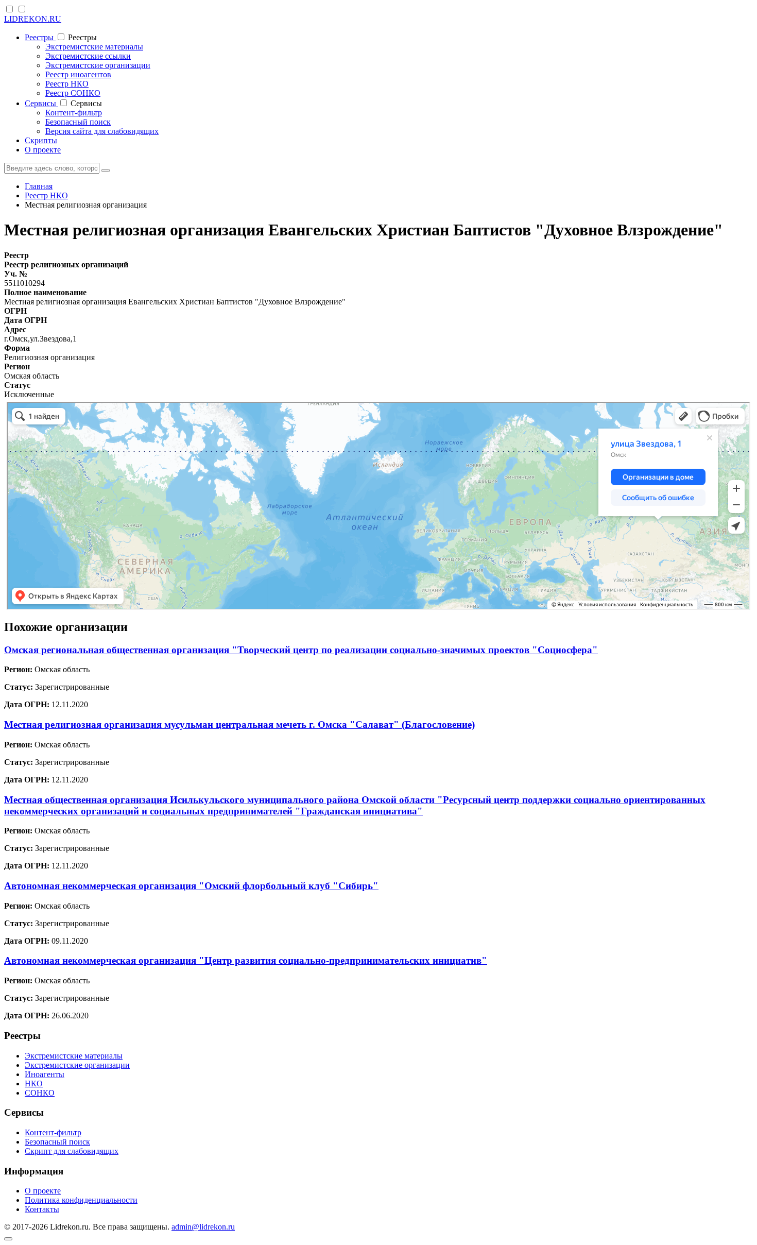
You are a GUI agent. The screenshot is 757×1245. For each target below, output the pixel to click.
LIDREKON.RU (32, 18)
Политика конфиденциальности (81, 1200)
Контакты (42, 1209)
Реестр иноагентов (78, 74)
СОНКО (40, 1092)
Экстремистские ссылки (88, 56)
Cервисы (41, 103)
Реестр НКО (67, 83)
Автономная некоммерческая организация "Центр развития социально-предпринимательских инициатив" (245, 960)
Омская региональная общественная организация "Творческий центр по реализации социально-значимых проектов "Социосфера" (301, 649)
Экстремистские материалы (94, 46)
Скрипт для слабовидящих (71, 1151)
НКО (34, 1083)
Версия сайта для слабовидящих (102, 131)
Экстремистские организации (97, 65)
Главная (39, 186)
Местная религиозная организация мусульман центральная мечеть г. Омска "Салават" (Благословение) (239, 724)
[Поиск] (105, 170)
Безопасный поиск (78, 121)
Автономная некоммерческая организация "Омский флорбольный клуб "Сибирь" (191, 885)
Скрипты (41, 140)
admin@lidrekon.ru (203, 1226)
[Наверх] (8, 1238)
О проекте (43, 149)
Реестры (40, 37)
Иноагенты (44, 1074)
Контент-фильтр (73, 112)
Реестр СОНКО (72, 93)
